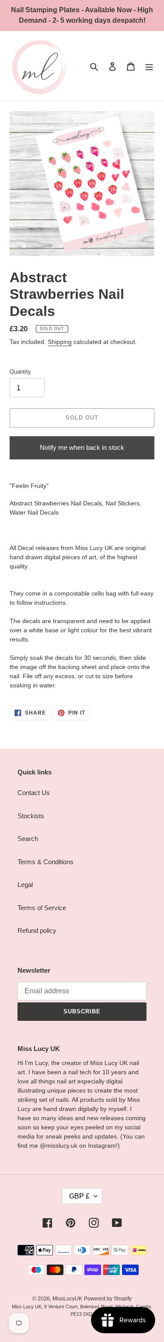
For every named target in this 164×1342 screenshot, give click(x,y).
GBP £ (79, 1196)
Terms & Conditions (45, 861)
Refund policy (36, 930)
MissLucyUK (67, 1299)
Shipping (60, 341)
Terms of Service (41, 907)
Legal (25, 884)
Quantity (20, 371)
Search (27, 838)
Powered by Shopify (108, 1299)
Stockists (30, 816)
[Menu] (149, 66)
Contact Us (33, 792)
